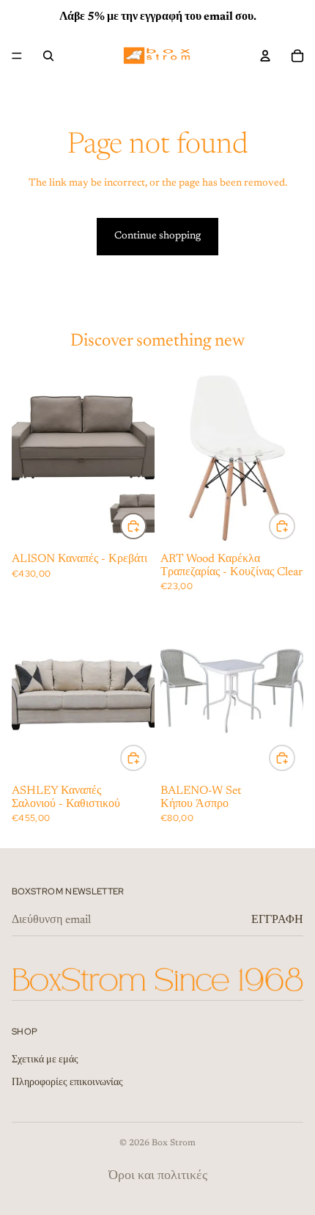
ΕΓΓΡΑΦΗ (277, 920)
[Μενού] (17, 56)
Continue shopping (157, 236)
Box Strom (174, 1143)
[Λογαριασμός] (265, 56)
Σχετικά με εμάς (45, 1060)
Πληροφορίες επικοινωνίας (67, 1084)
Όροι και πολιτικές (157, 1176)
